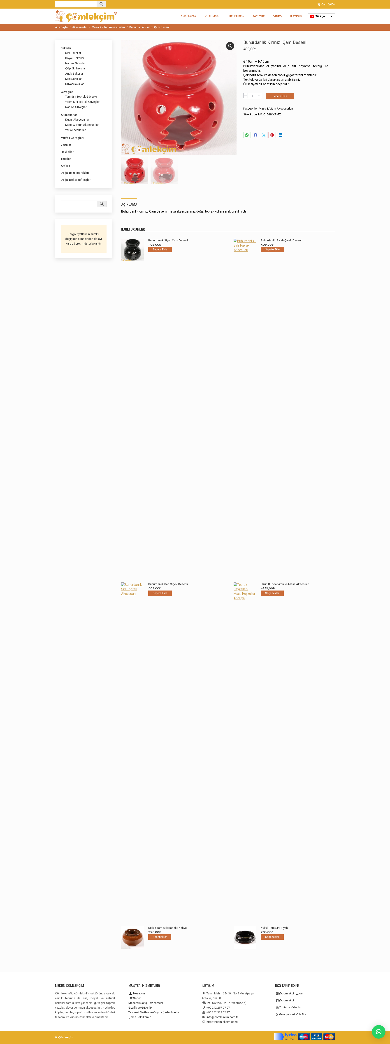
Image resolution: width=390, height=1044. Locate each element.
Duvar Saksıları (74, 84)
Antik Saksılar (74, 73)
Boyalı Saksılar (74, 58)
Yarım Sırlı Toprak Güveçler (82, 101)
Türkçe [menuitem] (320, 16)
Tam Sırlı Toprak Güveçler (81, 96)
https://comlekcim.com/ (222, 1021)
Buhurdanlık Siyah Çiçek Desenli (281, 240)
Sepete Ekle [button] (160, 249)
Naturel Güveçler (75, 107)
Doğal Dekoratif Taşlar (76, 179)
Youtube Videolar (290, 1007)
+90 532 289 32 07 (218, 1003)
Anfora (65, 165)
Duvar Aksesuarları (77, 119)
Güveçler (67, 92)
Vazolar (66, 145)
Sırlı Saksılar (73, 53)
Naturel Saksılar (75, 63)
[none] (321, 16)
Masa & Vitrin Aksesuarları (276, 108)
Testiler (66, 158)
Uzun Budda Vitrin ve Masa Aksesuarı (285, 584)
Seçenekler (272, 593)
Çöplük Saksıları (75, 68)
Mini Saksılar (73, 78)
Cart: (328, 4)
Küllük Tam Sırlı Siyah (274, 928)
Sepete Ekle (280, 96)
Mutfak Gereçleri (72, 138)
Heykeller (67, 151)
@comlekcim (287, 1000)
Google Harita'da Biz (292, 1014)
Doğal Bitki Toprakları (75, 172)
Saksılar (66, 48)
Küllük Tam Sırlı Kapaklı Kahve (167, 928)
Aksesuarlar (69, 115)
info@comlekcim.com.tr (222, 1017)
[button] (230, 46)
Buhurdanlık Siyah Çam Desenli (168, 240)
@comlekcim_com (291, 993)
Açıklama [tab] (129, 204)
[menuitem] (321, 16)
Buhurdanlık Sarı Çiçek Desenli (168, 584)
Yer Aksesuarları (75, 130)
